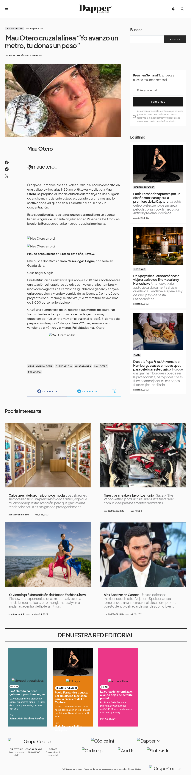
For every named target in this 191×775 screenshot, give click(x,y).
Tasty (137, 355)
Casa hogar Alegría (40, 273)
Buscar (136, 29)
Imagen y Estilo (14, 28)
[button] (6, 9)
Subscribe (158, 102)
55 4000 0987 (34, 752)
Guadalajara (83, 366)
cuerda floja (64, 366)
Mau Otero (100, 366)
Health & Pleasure (144, 187)
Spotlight (139, 269)
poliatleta (34, 372)
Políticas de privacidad (72, 769)
